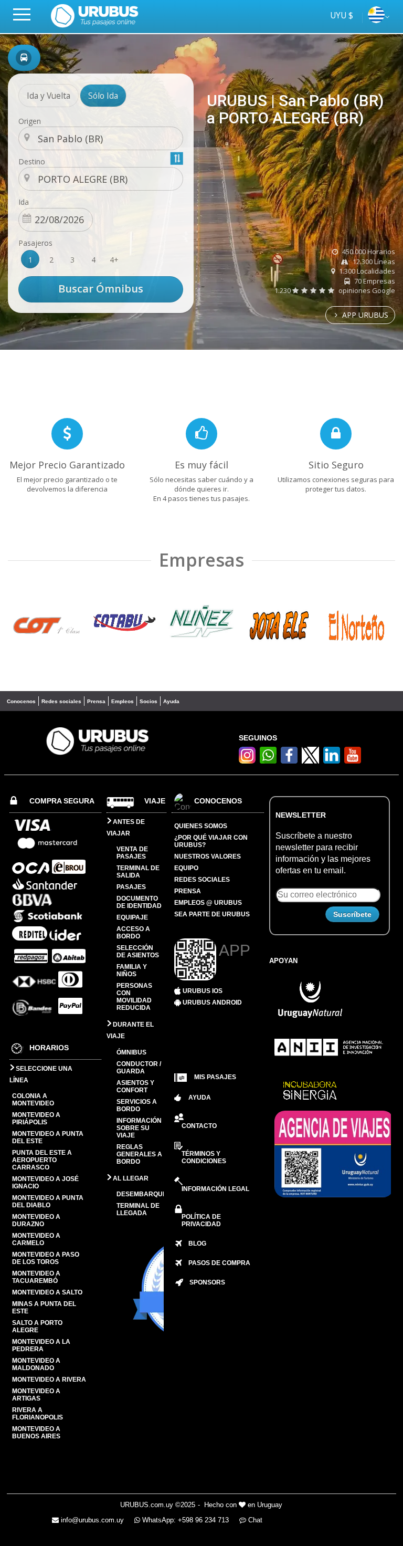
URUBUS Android (211, 1002)
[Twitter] (310, 755)
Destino (31, 161)
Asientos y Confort (135, 1086)
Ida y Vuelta (48, 95)
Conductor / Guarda (138, 1067)
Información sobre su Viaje (139, 1128)
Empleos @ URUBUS (208, 902)
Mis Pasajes (215, 1077)
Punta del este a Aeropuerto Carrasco (42, 1160)
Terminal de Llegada (138, 1209)
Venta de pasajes (132, 852)
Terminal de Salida (138, 871)
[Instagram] (247, 760)
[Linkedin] (331, 760)
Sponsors (204, 1282)
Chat (254, 1520)
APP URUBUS (364, 315)
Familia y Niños (131, 970)
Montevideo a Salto (47, 1292)
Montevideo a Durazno (36, 1220)
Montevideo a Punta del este (47, 1137)
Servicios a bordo (136, 1105)
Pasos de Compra (216, 1263)
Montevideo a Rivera (49, 1379)
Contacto (199, 1126)
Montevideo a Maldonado (36, 1364)
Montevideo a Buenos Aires (36, 1432)
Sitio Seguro (336, 464)
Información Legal (215, 1189)
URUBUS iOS (201, 991)
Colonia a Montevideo (33, 1099)
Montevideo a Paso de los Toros (45, 1258)
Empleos (122, 701)
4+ (114, 260)
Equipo (186, 868)
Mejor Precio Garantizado (67, 464)
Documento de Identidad (139, 902)
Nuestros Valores (207, 856)
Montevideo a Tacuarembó (36, 1277)
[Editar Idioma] (376, 20)
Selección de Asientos (137, 951)
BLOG (194, 1243)
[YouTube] (352, 760)
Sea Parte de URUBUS (212, 914)
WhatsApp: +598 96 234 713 (184, 1520)
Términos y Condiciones (204, 1157)
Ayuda (171, 701)
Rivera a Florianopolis (37, 1413)
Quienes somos (200, 826)
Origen (29, 121)
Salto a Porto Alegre (37, 1326)
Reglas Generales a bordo (139, 1154)
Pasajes (131, 887)
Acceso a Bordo (133, 932)
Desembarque (141, 1194)
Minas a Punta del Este (44, 1307)
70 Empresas (374, 281)
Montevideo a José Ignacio (45, 1182)
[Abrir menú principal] (26, 14)
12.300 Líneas (373, 261)
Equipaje (132, 917)
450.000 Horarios (368, 251)
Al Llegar (130, 1178)
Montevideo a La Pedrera (41, 1345)
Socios (148, 701)
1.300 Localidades (366, 271)
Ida (23, 202)
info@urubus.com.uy (91, 1520)
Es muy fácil (201, 464)
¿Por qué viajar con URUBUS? (211, 841)
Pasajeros (35, 243)
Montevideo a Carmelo (36, 1239)
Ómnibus (131, 1052)
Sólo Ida (103, 95)
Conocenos (21, 701)
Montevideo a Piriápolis (36, 1118)
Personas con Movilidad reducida (134, 996)
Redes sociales (61, 701)
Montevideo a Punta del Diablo (47, 1201)
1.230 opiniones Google (334, 290)
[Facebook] (289, 760)
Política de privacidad (201, 1220)
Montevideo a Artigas (36, 1394)
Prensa (96, 701)
